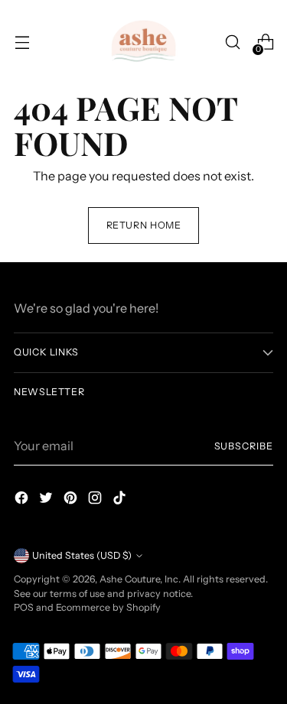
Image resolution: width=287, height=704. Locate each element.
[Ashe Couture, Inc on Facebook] (23, 500)
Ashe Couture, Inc (138, 579)
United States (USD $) (82, 555)
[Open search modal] (232, 42)
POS (24, 607)
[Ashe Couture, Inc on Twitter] (47, 500)
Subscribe (243, 446)
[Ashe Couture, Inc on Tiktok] (121, 500)
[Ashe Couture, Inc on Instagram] (96, 500)
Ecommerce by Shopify (108, 607)
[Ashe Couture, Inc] (143, 42)
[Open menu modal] (22, 42)
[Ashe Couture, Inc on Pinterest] (72, 500)
